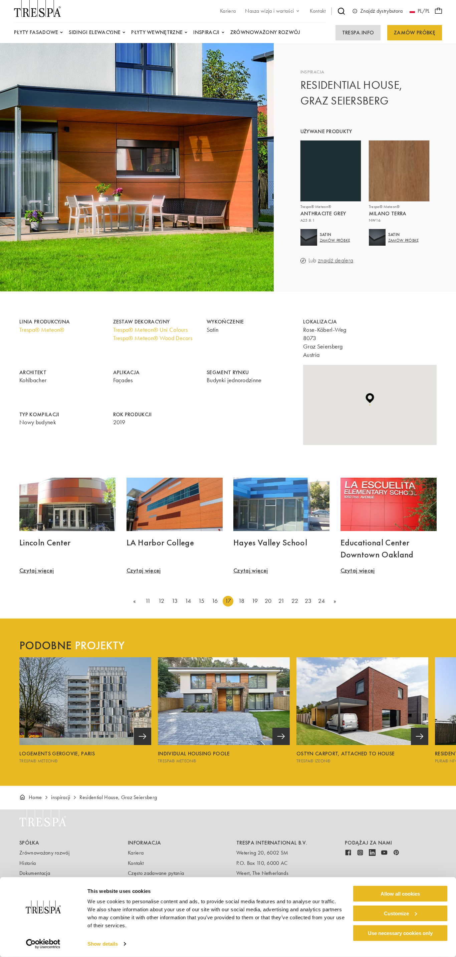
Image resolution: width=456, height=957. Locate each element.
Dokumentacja (34, 873)
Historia (27, 863)
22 (294, 601)
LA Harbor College (160, 542)
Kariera (136, 853)
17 (228, 601)
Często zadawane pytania (156, 873)
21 (281, 601)
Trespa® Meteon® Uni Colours (150, 329)
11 (148, 601)
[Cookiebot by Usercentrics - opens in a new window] (43, 944)
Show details (102, 944)
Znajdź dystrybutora (381, 11)
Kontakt (136, 863)
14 (188, 601)
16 (215, 601)
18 (241, 601)
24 (321, 601)
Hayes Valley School (270, 542)
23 (308, 601)
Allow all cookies (400, 894)
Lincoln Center (44, 542)
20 (268, 601)
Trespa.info (358, 32)
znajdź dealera (335, 260)
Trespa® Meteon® (41, 329)
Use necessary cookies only (400, 933)
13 (175, 601)
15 (201, 601)
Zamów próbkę (414, 32)
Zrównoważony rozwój (44, 853)
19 (255, 601)
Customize (396, 913)
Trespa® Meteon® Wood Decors (153, 338)
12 (161, 601)
